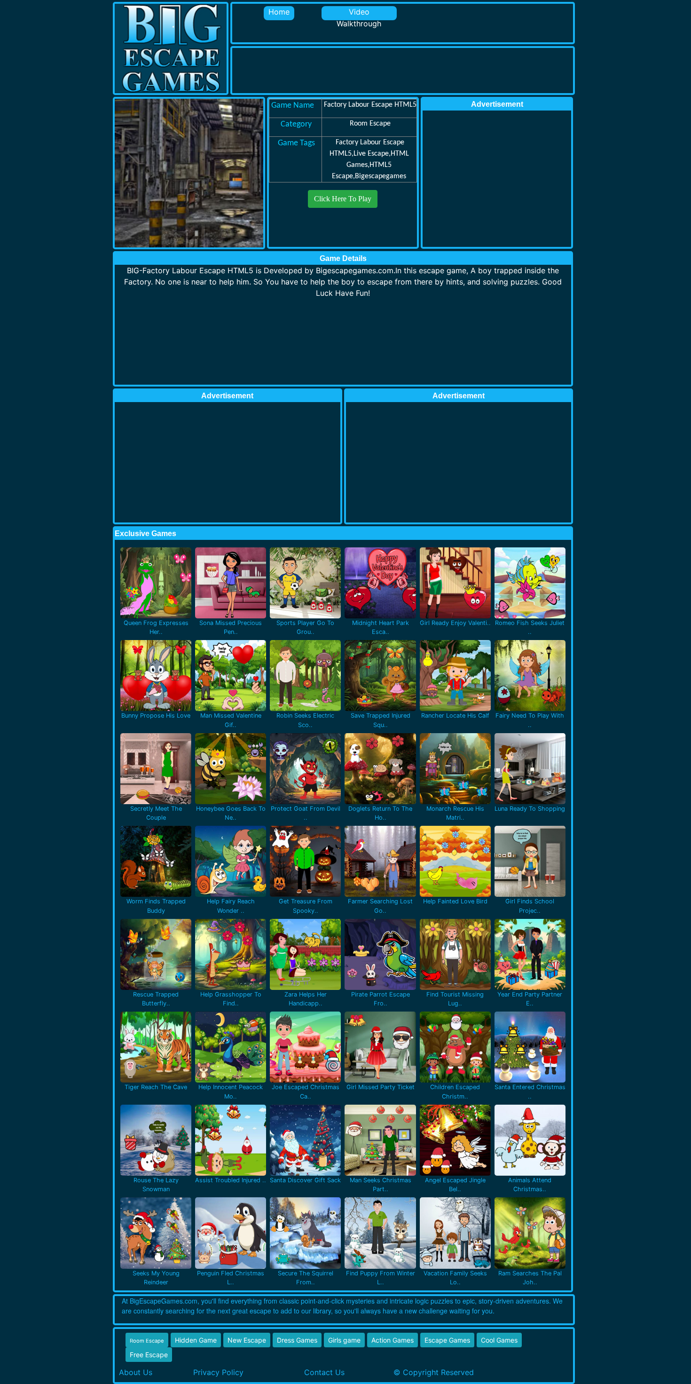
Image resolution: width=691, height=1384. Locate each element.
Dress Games (297, 1340)
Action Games (392, 1340)
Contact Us (324, 1372)
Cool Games (499, 1340)
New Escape (247, 1340)
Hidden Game (196, 1340)
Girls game (344, 1340)
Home (279, 11)
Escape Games (447, 1340)
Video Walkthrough (359, 13)
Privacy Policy (218, 1372)
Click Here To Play (342, 199)
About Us (135, 1372)
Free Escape (149, 1355)
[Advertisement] (403, 69)
